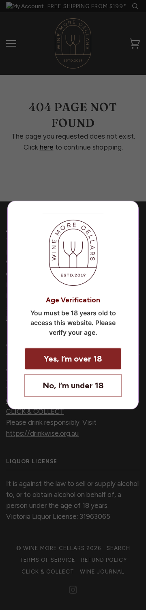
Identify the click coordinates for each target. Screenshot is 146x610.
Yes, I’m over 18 (73, 359)
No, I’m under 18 (73, 385)
